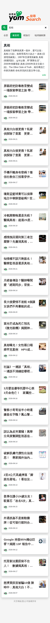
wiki (44, 75)
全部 (6, 35)
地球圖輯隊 (40, 35)
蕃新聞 (15, 35)
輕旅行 (26, 35)
